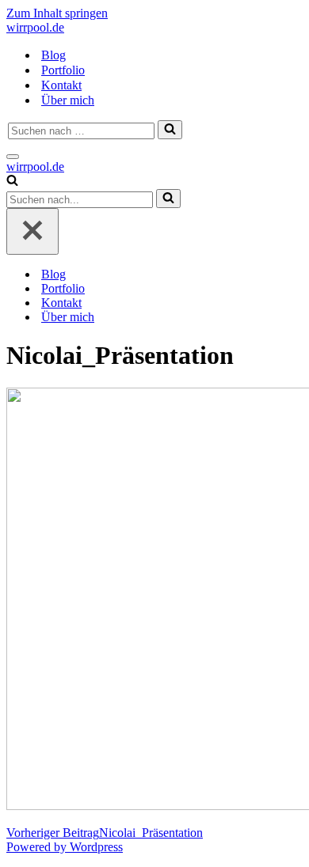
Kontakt (61, 85)
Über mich (67, 100)
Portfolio (63, 70)
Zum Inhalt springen (57, 13)
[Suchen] (170, 129)
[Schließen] (32, 231)
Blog (53, 55)
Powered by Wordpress (64, 847)
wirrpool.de (35, 27)
